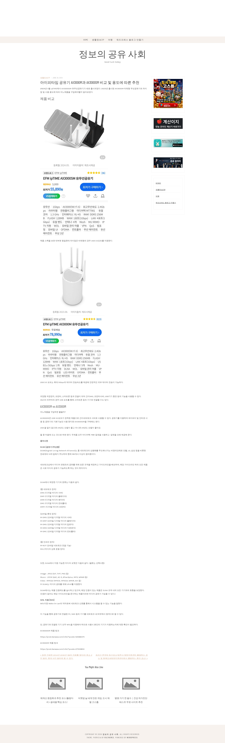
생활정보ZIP (98, 39)
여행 (110, 39)
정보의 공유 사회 (112, 53)
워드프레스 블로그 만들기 (130, 39)
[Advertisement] (78, 18)
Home (85, 39)
